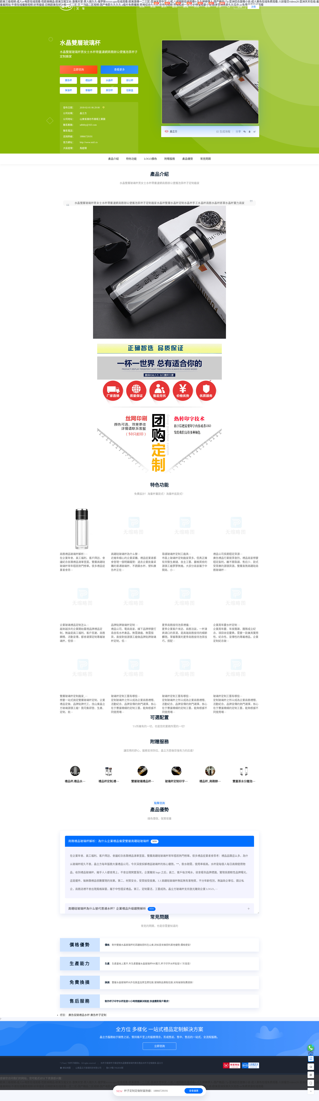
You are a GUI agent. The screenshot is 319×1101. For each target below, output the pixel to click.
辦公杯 (129, 80)
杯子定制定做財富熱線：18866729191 (142, 1090)
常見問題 (205, 158)
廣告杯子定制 (98, 1015)
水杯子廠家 (105, 1063)
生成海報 (225, 131)
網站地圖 (66, 1068)
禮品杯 (88, 80)
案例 (163, 6)
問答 (196, 6)
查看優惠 (193, 1091)
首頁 (142, 6)
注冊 (253, 6)
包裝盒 (129, 90)
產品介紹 (113, 158)
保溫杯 (68, 90)
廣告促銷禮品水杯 (79, 1015)
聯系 (207, 6)
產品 (153, 6)
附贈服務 (169, 158)
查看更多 (119, 69)
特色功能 (131, 158)
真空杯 (109, 90)
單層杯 (88, 90)
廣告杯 (68, 80)
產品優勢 (187, 158)
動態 (174, 6)
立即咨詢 (78, 69)
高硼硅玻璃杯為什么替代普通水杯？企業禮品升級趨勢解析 (111, 908)
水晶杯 (109, 80)
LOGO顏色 (150, 158)
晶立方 (173, 131)
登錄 (239, 6)
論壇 (185, 6)
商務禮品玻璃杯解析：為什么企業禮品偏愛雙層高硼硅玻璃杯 (112, 841)
